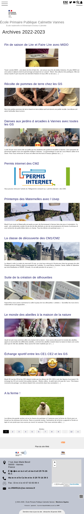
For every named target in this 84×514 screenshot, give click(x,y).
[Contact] (74, 2)
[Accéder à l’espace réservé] (81, 2)
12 (71, 432)
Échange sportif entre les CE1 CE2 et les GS (36, 353)
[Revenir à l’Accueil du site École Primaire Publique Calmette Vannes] (12, 13)
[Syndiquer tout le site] (63, 442)
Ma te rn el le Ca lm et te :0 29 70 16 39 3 (28, 478)
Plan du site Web (42, 446)
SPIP (58, 505)
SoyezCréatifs (46, 505)
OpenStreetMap (74, 484)
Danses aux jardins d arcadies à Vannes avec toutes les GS (41, 123)
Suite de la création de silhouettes (28, 277)
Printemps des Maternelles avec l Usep (31, 198)
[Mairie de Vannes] (63, 453)
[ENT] (66, 3)
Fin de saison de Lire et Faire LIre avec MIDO (36, 44)
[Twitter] (70, 2)
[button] (78, 2)
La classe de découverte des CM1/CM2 (32, 238)
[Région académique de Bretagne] (21, 453)
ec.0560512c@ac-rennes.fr (21, 488)
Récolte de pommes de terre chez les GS (33, 83)
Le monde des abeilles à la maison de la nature (37, 314)
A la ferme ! (12, 393)
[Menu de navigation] (4, 3)
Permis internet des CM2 (21, 163)
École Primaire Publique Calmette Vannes (32, 23)
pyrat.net (33, 505)
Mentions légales (62, 502)
